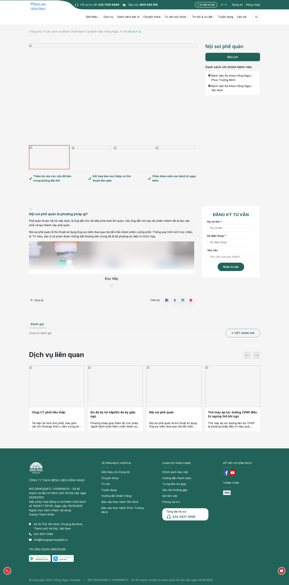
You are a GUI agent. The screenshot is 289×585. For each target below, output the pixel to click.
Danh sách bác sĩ (128, 16)
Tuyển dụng (225, 16)
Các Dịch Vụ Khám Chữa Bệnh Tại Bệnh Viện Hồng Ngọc (82, 31)
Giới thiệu (92, 16)
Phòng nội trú (171, 502)
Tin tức (105, 484)
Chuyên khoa (151, 16)
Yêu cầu (212, 250)
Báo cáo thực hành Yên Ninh (119, 502)
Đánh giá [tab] (37, 324)
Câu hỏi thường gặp (174, 490)
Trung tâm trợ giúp (174, 484)
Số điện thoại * (216, 236)
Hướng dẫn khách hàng (116, 496)
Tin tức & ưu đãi (202, 16)
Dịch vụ (108, 16)
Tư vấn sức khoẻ (175, 16)
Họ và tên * (214, 221)
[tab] (30, 207)
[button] (243, 333)
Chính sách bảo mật (175, 472)
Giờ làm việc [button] (170, 496)
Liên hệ (241, 16)
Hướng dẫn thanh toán (176, 478)
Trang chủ (35, 31)
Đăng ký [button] (237, 4)
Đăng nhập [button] (253, 4)
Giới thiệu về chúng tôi (115, 472)
